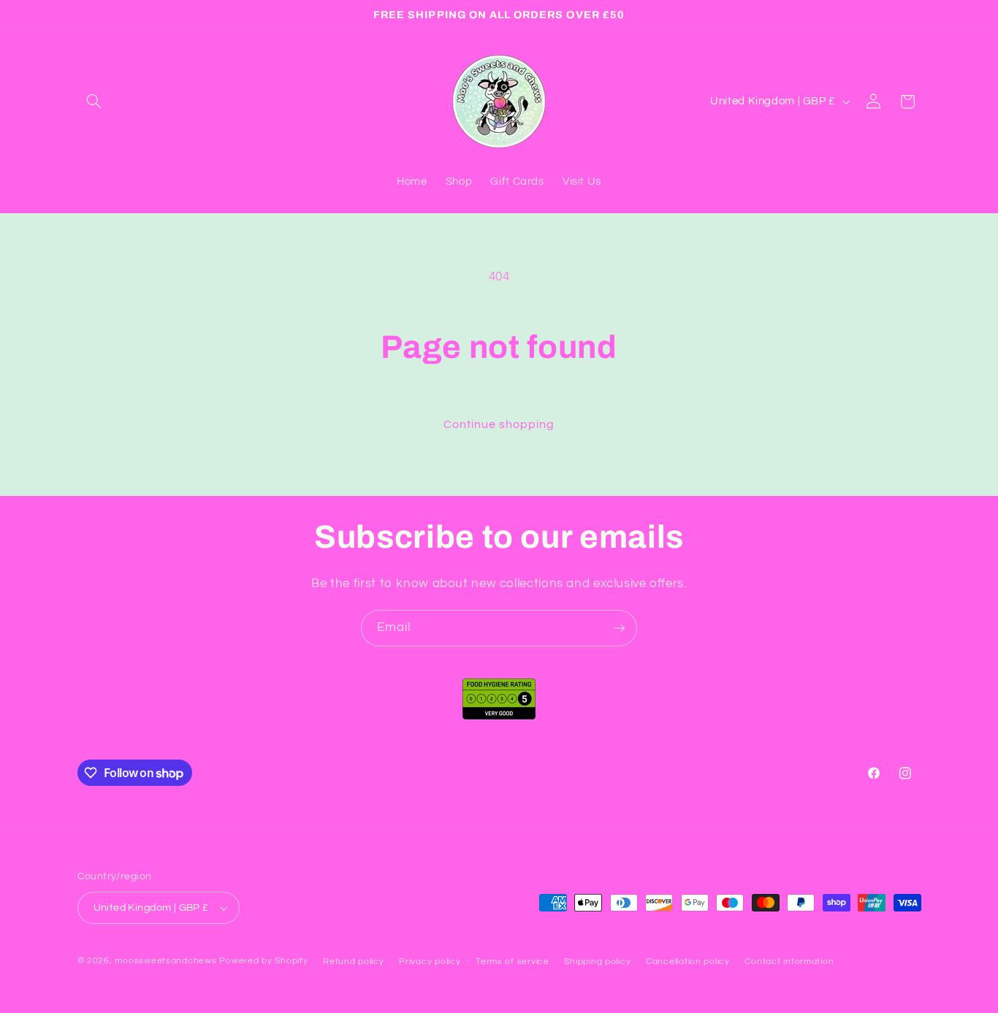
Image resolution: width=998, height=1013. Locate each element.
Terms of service (512, 961)
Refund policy (353, 961)
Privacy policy (429, 961)
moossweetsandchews (165, 961)
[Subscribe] (619, 628)
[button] (94, 101)
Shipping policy (597, 961)
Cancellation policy (688, 961)
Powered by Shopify (263, 961)
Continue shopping (499, 424)
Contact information (789, 961)
